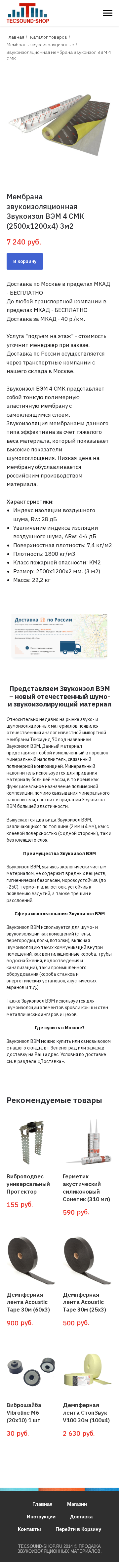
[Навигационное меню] (107, 13)
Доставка (81, 1516)
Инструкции (41, 1516)
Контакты (29, 1529)
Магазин (77, 1504)
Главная (15, 37)
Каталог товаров (48, 37)
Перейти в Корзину (78, 1529)
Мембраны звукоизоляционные (40, 45)
